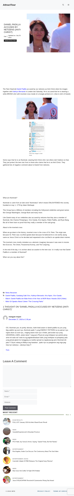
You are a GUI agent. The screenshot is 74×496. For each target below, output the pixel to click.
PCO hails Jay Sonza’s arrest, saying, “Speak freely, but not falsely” (35, 441)
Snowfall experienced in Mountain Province (26, 432)
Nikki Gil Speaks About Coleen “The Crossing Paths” (24, 301)
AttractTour (9, 4)
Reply (7, 350)
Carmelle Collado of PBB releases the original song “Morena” (33, 461)
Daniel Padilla (21, 89)
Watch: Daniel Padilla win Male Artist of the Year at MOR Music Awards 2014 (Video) (35, 299)
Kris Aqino (48, 296)
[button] (63, 5)
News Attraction (10, 40)
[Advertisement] (37, 73)
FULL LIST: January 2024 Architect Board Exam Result (30, 422)
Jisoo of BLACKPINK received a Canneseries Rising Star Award (33, 480)
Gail (5, 36)
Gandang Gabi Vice (23, 296)
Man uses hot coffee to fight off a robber (26, 471)
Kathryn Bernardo (19, 91)
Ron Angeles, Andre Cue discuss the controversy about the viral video (35, 451)
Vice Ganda (57, 296)
